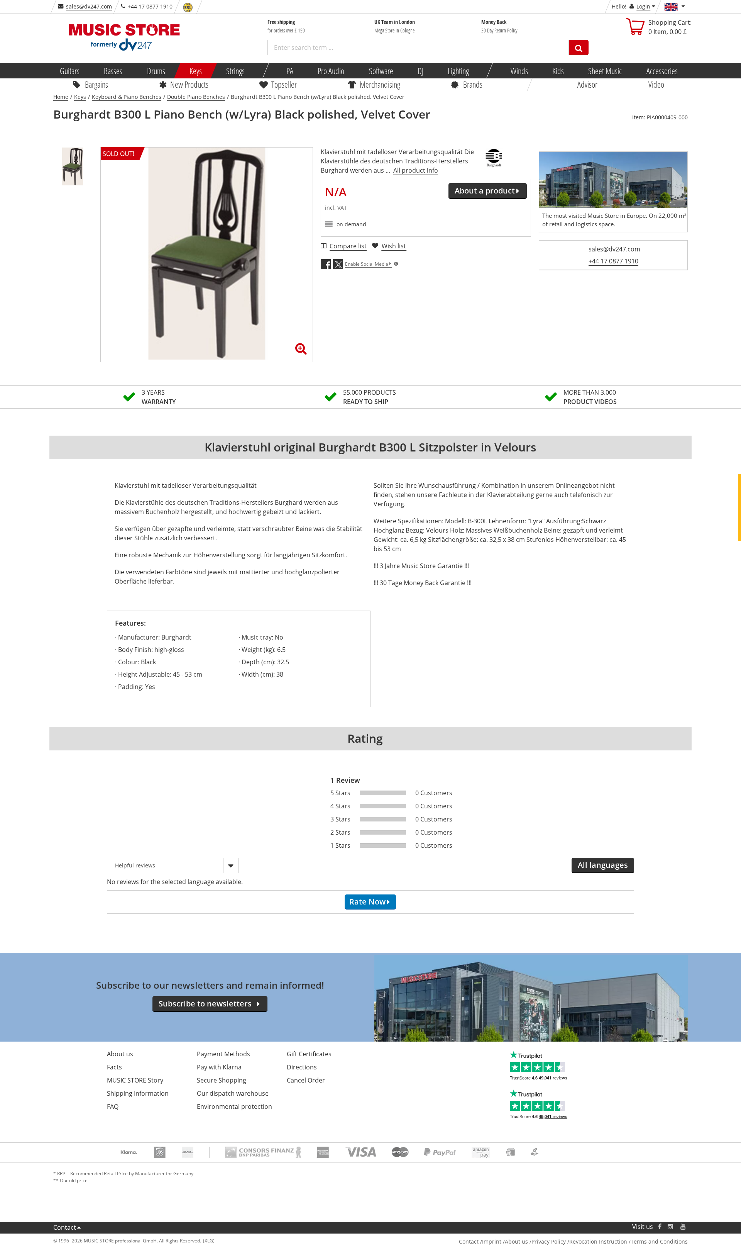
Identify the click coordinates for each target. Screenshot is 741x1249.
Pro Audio (331, 70)
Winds (519, 70)
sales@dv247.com (89, 6)
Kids (558, 70)
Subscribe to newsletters (205, 1003)
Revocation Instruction (598, 1241)
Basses (113, 70)
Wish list (394, 246)
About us (120, 1054)
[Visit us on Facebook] (660, 1226)
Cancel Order (306, 1080)
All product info (415, 170)
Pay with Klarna (219, 1067)
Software (381, 70)
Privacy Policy (548, 1241)
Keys (195, 70)
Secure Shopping (221, 1080)
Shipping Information (138, 1093)
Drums (156, 70)
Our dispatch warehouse (233, 1093)
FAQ (112, 1106)
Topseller (284, 84)
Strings (235, 70)
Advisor (587, 84)
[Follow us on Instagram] (671, 1226)
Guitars (70, 70)
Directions (302, 1067)
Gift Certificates (309, 1054)
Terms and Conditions (659, 1241)
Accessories (661, 70)
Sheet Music (605, 70)
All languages (603, 865)
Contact (64, 1227)
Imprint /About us (505, 1241)
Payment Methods (223, 1054)
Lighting (458, 70)
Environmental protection (234, 1106)
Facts (114, 1067)
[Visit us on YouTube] (683, 1226)
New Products (189, 84)
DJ (420, 70)
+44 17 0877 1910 (613, 261)
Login (643, 6)
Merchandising (380, 84)
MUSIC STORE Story (135, 1080)
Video (656, 84)
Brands (472, 84)
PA (289, 70)
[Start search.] (579, 47)
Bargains (96, 84)
